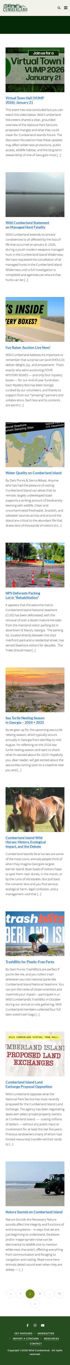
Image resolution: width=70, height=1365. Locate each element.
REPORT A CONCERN (26, 1338)
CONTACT (36, 1343)
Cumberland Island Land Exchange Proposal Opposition (29, 1084)
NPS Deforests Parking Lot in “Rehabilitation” (23, 595)
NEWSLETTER (46, 1333)
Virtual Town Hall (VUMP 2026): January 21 (25, 100)
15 (59, 1294)
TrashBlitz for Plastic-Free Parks (30, 962)
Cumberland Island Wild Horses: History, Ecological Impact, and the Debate (26, 842)
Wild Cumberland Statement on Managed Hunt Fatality (27, 225)
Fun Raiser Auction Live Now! (28, 347)
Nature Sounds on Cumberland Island (34, 1212)
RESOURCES (51, 1338)
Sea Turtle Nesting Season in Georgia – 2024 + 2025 (25, 720)
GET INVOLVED (23, 1333)
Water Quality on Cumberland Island (34, 473)
